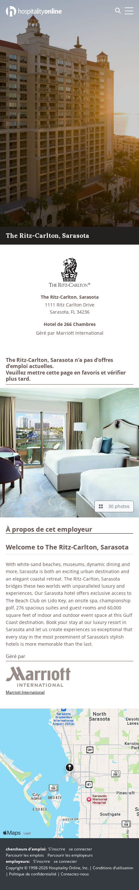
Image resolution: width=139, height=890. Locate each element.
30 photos (118, 506)
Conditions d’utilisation (113, 868)
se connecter (80, 849)
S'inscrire (56, 849)
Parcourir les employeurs (70, 855)
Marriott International (79, 333)
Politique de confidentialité (33, 874)
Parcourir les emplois (25, 855)
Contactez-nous (75, 874)
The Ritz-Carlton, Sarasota (70, 297)
